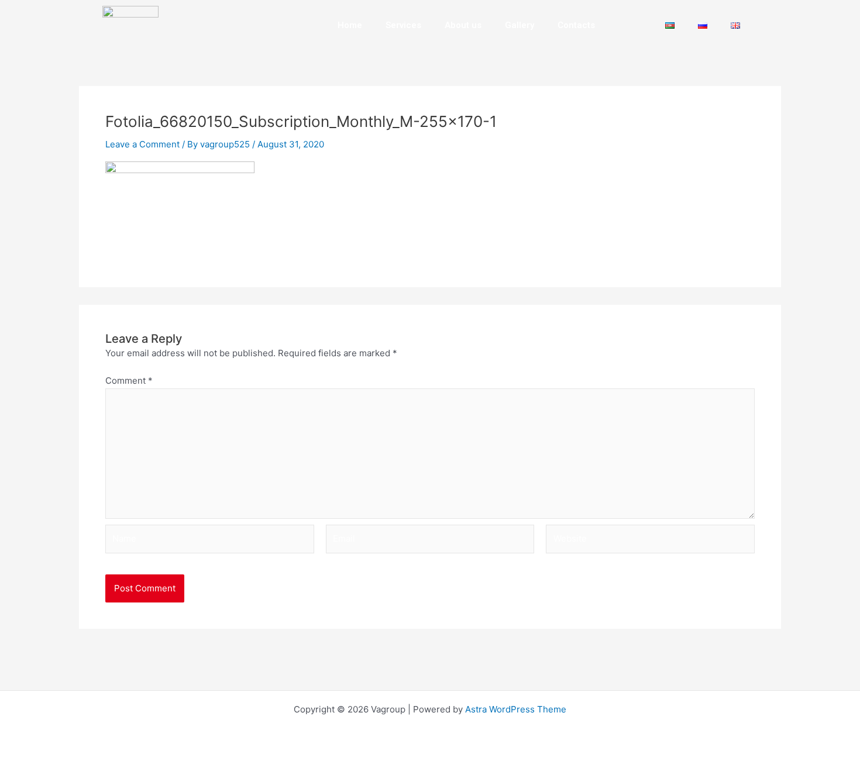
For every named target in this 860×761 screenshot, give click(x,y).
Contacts (576, 25)
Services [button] (403, 25)
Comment (129, 380)
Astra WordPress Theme (515, 709)
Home (350, 25)
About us (463, 25)
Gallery (519, 25)
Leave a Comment (142, 144)
